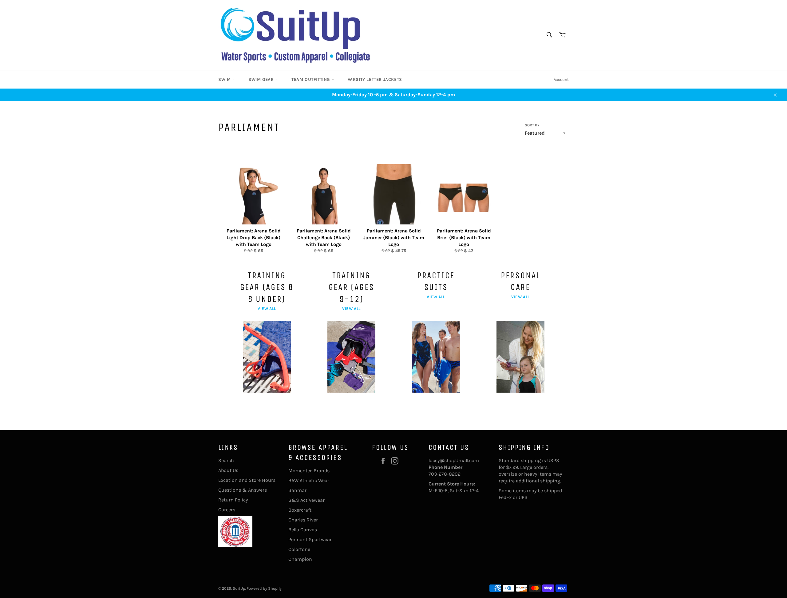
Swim (225, 79)
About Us (228, 470)
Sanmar (297, 490)
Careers (226, 510)
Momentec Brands (309, 470)
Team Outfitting (311, 79)
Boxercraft (299, 510)
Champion (300, 559)
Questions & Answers (242, 490)
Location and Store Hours (246, 480)
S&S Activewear (306, 500)
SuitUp (239, 588)
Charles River (303, 520)
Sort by (532, 125)
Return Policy (233, 500)
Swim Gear (261, 79)
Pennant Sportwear (310, 539)
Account (561, 79)
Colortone (299, 549)
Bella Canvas (302, 530)
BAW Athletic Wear (308, 480)
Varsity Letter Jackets (375, 79)
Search (226, 460)
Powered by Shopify (264, 588)
